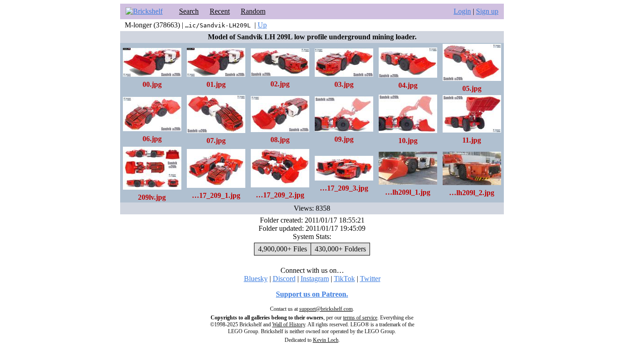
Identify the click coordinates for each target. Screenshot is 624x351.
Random (253, 11)
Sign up (487, 11)
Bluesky (256, 278)
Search (189, 11)
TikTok (344, 278)
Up (262, 25)
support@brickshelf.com (326, 309)
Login (462, 11)
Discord (284, 278)
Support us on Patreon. (312, 294)
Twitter (370, 278)
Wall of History (288, 324)
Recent (220, 11)
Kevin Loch (325, 340)
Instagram (315, 278)
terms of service (360, 317)
